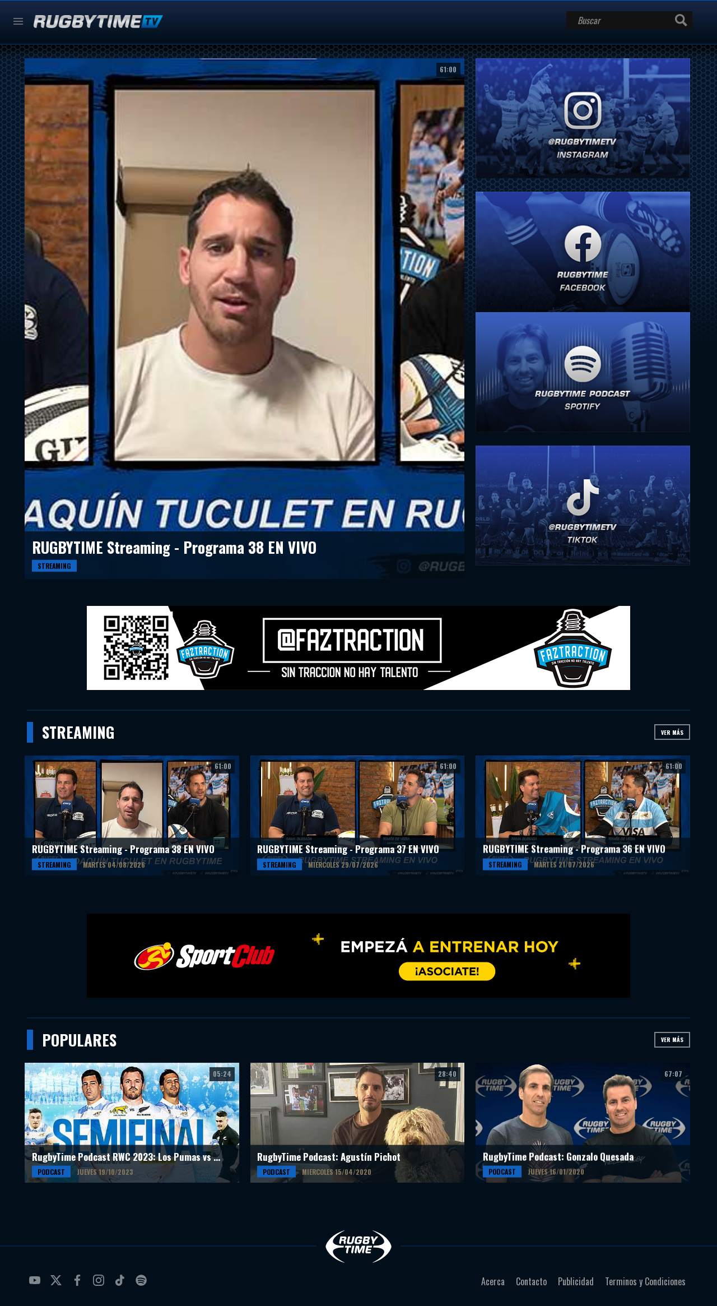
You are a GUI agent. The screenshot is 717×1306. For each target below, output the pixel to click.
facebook (79, 1285)
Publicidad (576, 1281)
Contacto (531, 1281)
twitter (57, 1285)
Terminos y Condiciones (645, 1281)
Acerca (493, 1281)
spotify (143, 1285)
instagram (100, 1285)
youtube (36, 1285)
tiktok (121, 1285)
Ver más (672, 732)
